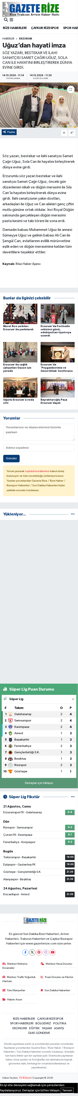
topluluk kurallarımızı (37, 471)
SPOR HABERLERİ (21, 1023)
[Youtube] (52, 952)
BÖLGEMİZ (43, 1023)
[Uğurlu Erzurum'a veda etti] (20, 387)
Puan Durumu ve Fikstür (59, 977)
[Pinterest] (39, 952)
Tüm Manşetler (16, 990)
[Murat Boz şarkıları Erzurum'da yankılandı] (20, 313)
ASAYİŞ (59, 1028)
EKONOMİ (19, 1028)
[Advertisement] (39, 561)
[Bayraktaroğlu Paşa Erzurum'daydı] (58, 387)
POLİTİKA (59, 1023)
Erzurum (25, 38)
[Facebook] (25, 952)
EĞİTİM (34, 1028)
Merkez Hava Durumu (59, 963)
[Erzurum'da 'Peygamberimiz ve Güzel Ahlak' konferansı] (58, 352)
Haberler (8, 38)
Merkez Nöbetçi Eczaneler (15, 965)
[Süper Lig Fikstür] (73, 797)
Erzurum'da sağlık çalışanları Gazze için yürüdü (17, 367)
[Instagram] (46, 952)
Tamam (67, 1090)
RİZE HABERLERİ (15, 28)
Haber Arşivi (14, 999)
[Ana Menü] (11, 20)
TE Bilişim (25, 1078)
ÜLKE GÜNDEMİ (39, 1033)
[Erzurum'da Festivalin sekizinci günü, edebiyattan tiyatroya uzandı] (58, 313)
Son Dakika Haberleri (57, 990)
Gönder (11, 458)
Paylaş (11, 132)
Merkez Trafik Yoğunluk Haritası (19, 979)
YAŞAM (47, 1028)
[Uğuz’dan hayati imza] (39, 105)
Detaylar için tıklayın (39, 783)
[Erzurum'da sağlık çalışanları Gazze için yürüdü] (20, 352)
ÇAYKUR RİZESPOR (45, 28)
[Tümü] (73, 514)
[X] (32, 952)
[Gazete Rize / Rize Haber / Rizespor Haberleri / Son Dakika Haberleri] (40, 9)
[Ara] (6, 20)
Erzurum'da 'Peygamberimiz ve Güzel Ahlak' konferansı (57, 367)
